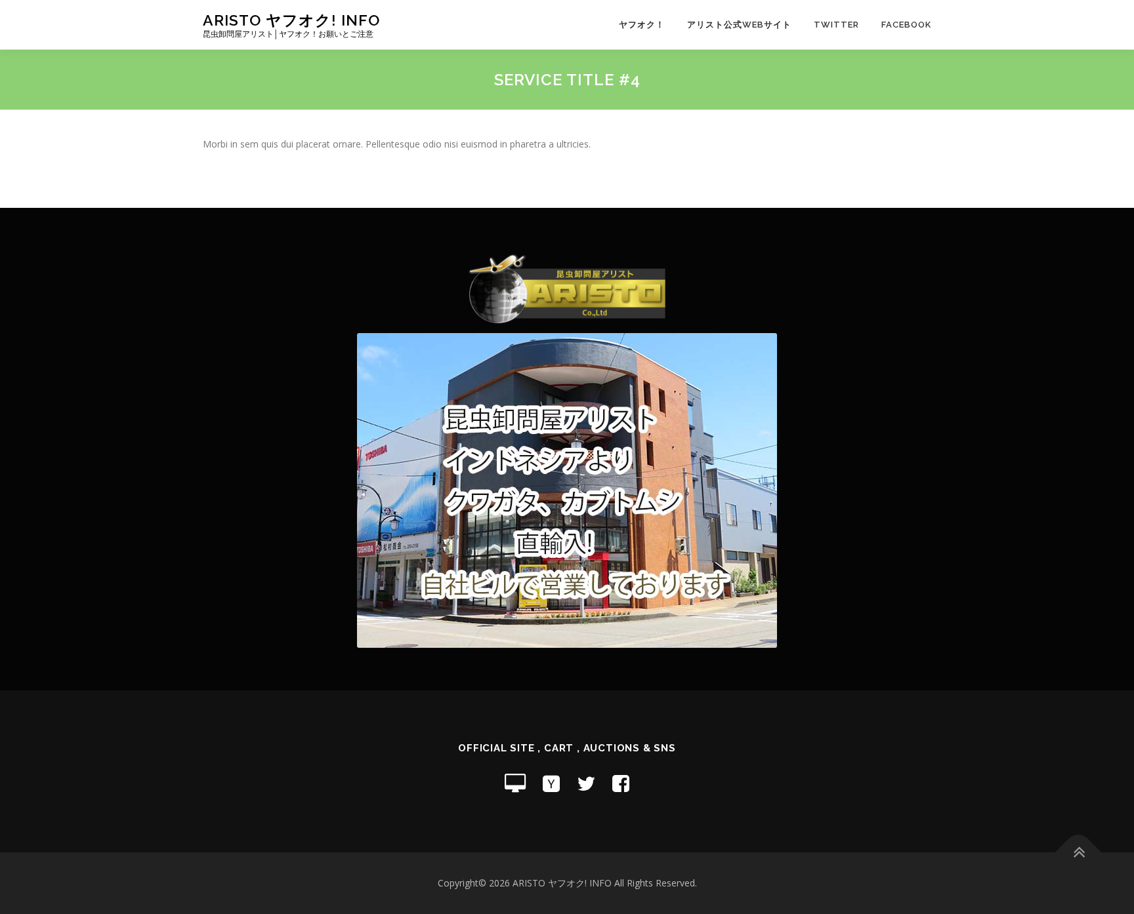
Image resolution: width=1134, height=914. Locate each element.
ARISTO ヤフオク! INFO (291, 20)
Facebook (906, 25)
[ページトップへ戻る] (1078, 852)
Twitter (836, 25)
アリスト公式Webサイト (739, 25)
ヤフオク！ (642, 25)
